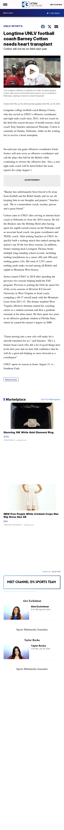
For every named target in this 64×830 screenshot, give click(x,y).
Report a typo (11, 379)
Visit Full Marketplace (50, 399)
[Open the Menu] (5, 4)
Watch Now (55, 5)
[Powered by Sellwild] (56, 571)
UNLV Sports (13, 26)
